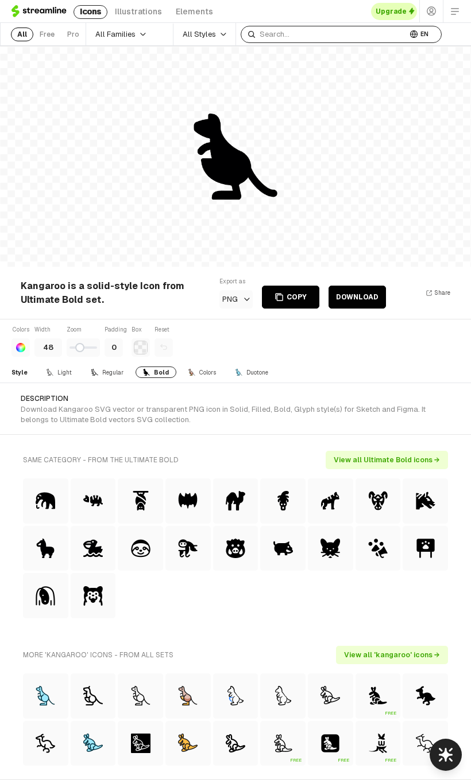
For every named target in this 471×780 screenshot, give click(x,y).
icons (90, 11)
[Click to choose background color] (141, 348)
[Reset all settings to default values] (164, 347)
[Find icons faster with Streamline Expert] (446, 755)
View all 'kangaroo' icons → (392, 655)
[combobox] (324, 34)
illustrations (138, 11)
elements (194, 11)
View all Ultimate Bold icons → (387, 460)
